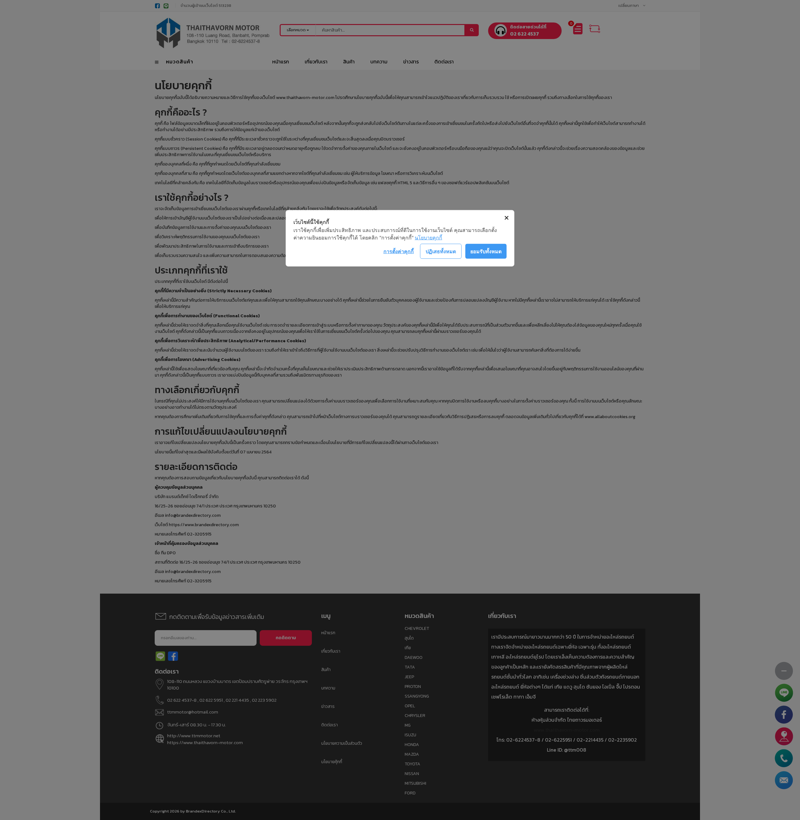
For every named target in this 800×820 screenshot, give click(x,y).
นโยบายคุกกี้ (428, 238)
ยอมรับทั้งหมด (486, 251)
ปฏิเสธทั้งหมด (441, 251)
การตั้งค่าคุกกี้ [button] (398, 251)
